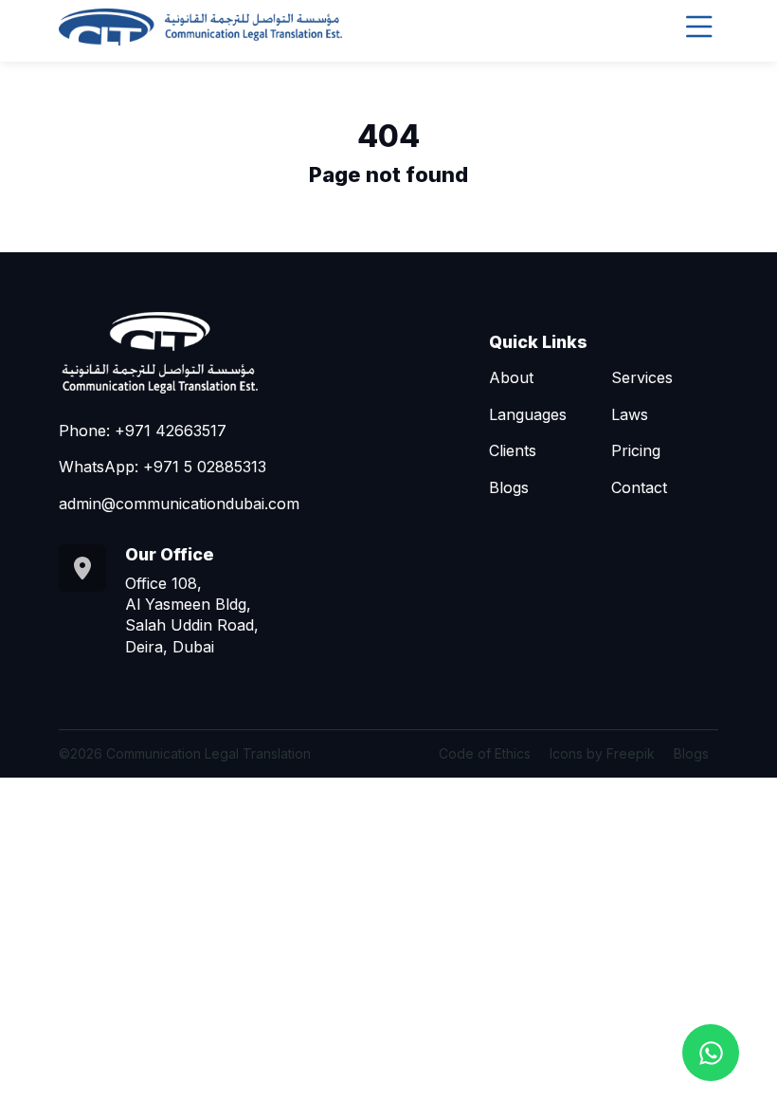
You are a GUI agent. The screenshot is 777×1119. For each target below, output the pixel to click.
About (511, 377)
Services (642, 377)
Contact (639, 487)
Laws (629, 414)
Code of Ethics (485, 753)
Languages (528, 414)
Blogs (509, 487)
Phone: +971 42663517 (142, 430)
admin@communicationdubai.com (179, 503)
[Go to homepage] (201, 27)
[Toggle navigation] (699, 27)
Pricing (635, 450)
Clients (512, 450)
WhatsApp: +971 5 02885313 (162, 466)
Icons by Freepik (602, 753)
